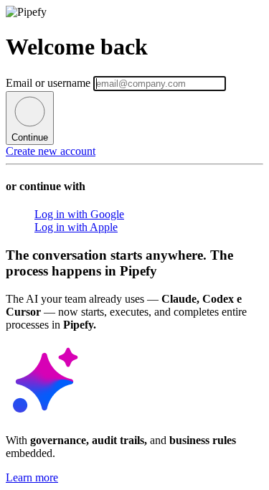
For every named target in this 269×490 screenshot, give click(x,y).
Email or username (49, 83)
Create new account (50, 151)
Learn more (32, 477)
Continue (29, 137)
